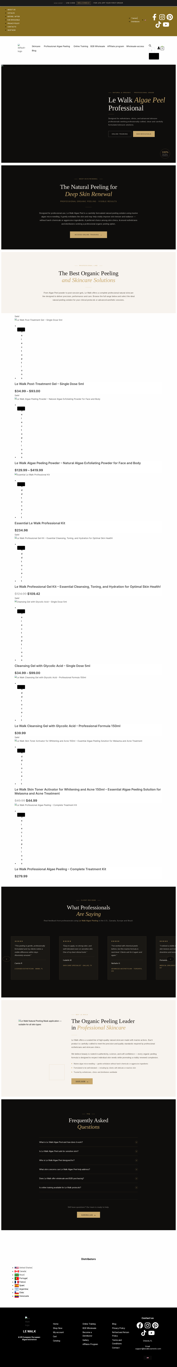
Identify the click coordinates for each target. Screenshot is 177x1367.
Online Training (81, 46)
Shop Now (82, 1081)
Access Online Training (88, 235)
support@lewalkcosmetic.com (148, 1349)
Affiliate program (115, 46)
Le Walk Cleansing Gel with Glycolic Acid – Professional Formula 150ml (67, 726)
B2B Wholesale (97, 46)
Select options (21, 330)
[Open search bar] (150, 46)
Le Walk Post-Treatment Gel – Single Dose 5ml (49, 384)
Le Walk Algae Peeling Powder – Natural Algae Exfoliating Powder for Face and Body (78, 463)
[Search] (154, 56)
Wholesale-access (135, 46)
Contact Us (88, 1215)
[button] (37, 46)
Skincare (36, 46)
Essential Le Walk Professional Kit (40, 523)
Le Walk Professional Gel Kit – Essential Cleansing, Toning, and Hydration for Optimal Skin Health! (88, 587)
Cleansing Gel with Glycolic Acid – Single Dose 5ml (52, 666)
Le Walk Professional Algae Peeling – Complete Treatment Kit (60, 869)
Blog (34, 50)
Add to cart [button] (22, 485)
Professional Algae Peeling (57, 46)
